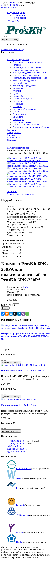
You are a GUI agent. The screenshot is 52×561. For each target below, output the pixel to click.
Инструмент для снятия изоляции (29, 72)
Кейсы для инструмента (24, 80)
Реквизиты (12, 130)
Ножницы (18, 104)
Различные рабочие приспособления (31, 127)
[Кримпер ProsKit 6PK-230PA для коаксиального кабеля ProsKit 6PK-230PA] (29, 160)
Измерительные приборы (25, 70)
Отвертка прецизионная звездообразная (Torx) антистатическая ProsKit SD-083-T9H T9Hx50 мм (25, 336)
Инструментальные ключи (26, 75)
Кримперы (18, 88)
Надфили (17, 101)
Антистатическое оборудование (28, 62)
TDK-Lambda (22, 515)
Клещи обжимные (22, 83)
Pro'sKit (27, 287)
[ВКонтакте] (3, 314)
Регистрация (19, 15)
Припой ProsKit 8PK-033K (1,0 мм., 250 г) (22, 370)
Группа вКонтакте (16, 451)
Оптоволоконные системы (26, 124)
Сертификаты (14, 132)
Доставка (11, 135)
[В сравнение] (5, 311)
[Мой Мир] (11, 314)
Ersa (18, 488)
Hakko (19, 542)
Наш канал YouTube (17, 449)
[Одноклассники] (7, 314)
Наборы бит (19, 96)
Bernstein (20, 505)
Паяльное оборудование (24, 109)
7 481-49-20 (9, 5)
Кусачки (17, 91)
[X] (15, 314)
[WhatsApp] (27, 314)
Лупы (15, 93)
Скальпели (18, 117)
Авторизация (19, 17)
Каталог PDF (13, 137)
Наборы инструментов (24, 98)
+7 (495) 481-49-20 (16, 443)
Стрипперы (18, 119)
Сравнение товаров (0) (12, 49)
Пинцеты (17, 111)
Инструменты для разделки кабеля (30, 78)
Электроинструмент (23, 122)
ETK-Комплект (23, 468)
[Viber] (23, 314)
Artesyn (19, 532)
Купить (5, 308)
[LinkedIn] (19, 314)
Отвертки (17, 106)
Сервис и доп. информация (20, 194)
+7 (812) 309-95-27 (16, 441)
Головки (17, 65)
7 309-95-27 (9, 2)
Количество (7, 305)
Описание (12, 191)
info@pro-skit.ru (8, 7)
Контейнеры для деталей (25, 85)
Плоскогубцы (19, 114)
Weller (19, 478)
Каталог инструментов (18, 59)
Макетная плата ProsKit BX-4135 (18, 405)
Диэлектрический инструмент (28, 67)
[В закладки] (2, 311)
